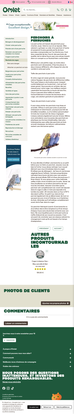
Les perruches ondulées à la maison (15, 120)
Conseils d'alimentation (13, 79)
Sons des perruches (12, 94)
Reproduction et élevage (14, 128)
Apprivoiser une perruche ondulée (14, 108)
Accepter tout (33, 407)
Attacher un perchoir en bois (17, 67)
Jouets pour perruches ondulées (13, 75)
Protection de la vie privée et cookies (12, 396)
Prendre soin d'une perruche (15, 48)
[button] (37, 366)
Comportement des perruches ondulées (12, 103)
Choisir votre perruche (13, 45)
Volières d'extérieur (12, 139)
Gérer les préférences (63, 407)
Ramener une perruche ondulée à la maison (13, 53)
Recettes (8, 87)
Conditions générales (8, 394)
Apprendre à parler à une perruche (14, 98)
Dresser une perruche (13, 111)
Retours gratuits (20, 2)
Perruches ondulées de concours (13, 135)
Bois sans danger (13, 63)
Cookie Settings (6, 398)
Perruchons (9, 131)
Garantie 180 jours (57, 2)
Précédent (44, 228)
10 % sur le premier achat (38, 2)
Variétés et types (11, 91)
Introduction (9, 38)
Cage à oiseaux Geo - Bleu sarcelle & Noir (40, 263)
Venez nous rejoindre (11, 382)
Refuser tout (47, 407)
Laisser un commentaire (15, 323)
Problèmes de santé (12, 124)
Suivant (58, 228)
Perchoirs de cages (12, 60)
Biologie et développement (14, 42)
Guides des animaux (11, 366)
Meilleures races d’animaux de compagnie (19, 362)
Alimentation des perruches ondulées (15, 83)
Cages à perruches (12, 57)
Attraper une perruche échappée (13, 116)
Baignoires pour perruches (14, 71)
